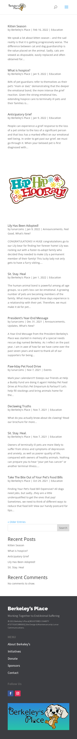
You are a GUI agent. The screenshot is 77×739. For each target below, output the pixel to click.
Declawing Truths (19, 406)
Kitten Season (17, 26)
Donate (13, 658)
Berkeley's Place (20, 29)
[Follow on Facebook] (10, 693)
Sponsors (14, 665)
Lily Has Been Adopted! (23, 226)
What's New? (23, 233)
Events (48, 370)
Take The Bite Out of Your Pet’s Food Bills (35, 477)
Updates (13, 325)
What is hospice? (19, 70)
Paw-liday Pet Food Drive (24, 366)
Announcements (52, 229)
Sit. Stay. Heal (17, 274)
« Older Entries (17, 522)
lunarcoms (17, 229)
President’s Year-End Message (28, 318)
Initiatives (14, 651)
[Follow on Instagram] (18, 693)
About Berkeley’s (19, 644)
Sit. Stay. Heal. (17, 433)
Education (57, 29)
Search (63, 528)
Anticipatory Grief (20, 114)
